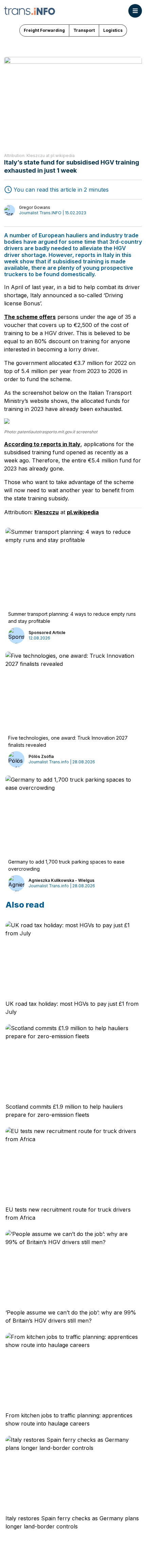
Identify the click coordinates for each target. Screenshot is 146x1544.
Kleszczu (46, 512)
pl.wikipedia (83, 512)
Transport (84, 30)
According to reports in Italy (42, 444)
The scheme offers (30, 316)
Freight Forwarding (44, 30)
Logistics (113, 30)
